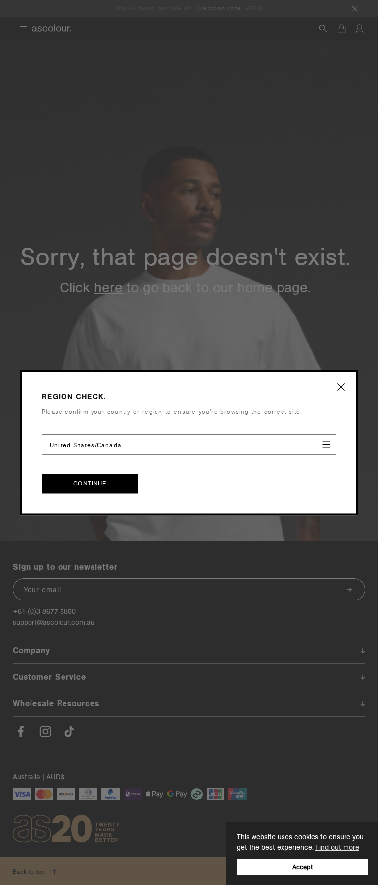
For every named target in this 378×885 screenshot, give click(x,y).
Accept (302, 867)
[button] (341, 387)
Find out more (337, 847)
